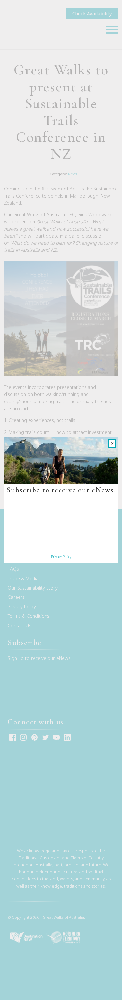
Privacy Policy (61, 556)
